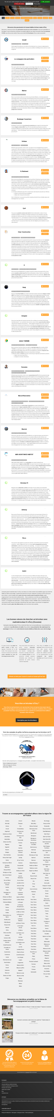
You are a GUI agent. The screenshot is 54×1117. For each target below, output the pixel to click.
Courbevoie (7, 954)
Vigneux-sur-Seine (47, 936)
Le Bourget (20, 902)
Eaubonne (7, 970)
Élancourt (7, 972)
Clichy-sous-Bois (7, 932)
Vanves (46, 928)
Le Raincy (20, 930)
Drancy (7, 965)
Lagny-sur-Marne (20, 897)
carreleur (7, 17)
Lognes (20, 960)
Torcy (46, 916)
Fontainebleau (20, 828)
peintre (50, 17)
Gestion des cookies (6, 1089)
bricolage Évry (4, 1104)
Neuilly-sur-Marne (34, 865)
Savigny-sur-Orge (47, 888)
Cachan (7, 887)
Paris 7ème (33, 944)
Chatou (7, 907)
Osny (33, 886)
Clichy (7, 930)
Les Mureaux (20, 939)
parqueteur (45, 17)
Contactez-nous (5, 1093)
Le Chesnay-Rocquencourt (20, 905)
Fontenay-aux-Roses (20, 832)
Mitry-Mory (33, 823)
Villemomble (47, 941)
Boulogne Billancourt (7, 866)
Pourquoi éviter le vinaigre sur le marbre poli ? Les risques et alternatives (33, 1033)
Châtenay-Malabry (7, 902)
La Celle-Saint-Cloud (20, 889)
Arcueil (7, 828)
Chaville (7, 910)
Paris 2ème (33, 931)
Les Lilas (20, 937)
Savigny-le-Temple (47, 885)
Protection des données (6, 1087)
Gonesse (20, 862)
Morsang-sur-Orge (33, 855)
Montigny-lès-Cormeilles (33, 843)
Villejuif (46, 939)
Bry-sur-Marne (7, 880)
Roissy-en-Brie (46, 823)
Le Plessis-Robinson (20, 919)
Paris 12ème (33, 904)
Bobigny (7, 852)
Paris (33, 896)
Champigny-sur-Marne (7, 893)
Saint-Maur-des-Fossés (46, 861)
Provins (33, 966)
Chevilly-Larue (7, 919)
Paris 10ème (33, 899)
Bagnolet (7, 847)
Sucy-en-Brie (47, 905)
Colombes (7, 935)
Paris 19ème (33, 923)
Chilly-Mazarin (7, 922)
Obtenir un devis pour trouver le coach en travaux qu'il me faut (27, 676)
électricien (18, 17)
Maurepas (20, 980)
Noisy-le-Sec (33, 878)
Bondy (7, 860)
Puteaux (34, 969)
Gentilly (20, 857)
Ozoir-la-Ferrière (33, 889)
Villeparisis (46, 955)
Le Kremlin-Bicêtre (20, 909)
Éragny (7, 978)
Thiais (46, 913)
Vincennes (46, 968)
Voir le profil (45, 38)
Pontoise (34, 964)
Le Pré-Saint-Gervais (20, 926)
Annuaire (3, 1084)
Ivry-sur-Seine (20, 880)
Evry (20, 826)
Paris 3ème (33, 933)
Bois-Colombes (7, 855)
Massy (20, 978)
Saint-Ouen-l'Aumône (47, 869)
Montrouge (33, 852)
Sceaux (46, 890)
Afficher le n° (45, 60)
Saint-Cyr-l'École (46, 836)
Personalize (29, 3)
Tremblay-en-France (47, 922)
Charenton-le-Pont (7, 899)
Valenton (47, 925)
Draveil (7, 967)
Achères (7, 820)
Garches (20, 848)
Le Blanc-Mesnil (20, 899)
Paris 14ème (33, 910)
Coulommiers (7, 952)
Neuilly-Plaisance (33, 862)
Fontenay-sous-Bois (20, 836)
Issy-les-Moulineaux (20, 876)
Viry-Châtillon (47, 971)
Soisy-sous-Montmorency (47, 899)
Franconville (20, 840)
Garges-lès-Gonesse (20, 851)
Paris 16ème (33, 915)
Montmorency (33, 847)
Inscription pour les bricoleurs (27, 720)
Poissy (33, 958)
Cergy (7, 889)
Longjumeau (20, 962)
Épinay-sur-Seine (7, 975)
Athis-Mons (7, 836)
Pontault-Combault (33, 961)
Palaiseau (33, 891)
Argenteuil (7, 831)
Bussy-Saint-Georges (7, 883)
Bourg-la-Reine (7, 869)
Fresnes (20, 842)
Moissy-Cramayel (34, 826)
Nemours (34, 860)
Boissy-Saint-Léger (7, 857)
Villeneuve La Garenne (47, 945)
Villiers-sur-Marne (47, 966)
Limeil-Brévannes (20, 954)
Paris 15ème (33, 912)
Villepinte (47, 958)
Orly (33, 881)
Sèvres (46, 896)
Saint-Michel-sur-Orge (47, 865)
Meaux (20, 983)
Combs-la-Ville (7, 938)
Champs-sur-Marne (7, 896)
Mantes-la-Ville (20, 975)
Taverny (47, 911)
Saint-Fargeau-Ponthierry (46, 847)
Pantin (33, 894)
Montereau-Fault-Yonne (34, 829)
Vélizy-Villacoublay (47, 931)
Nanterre (34, 857)
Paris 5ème (33, 938)
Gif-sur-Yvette (20, 860)
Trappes (47, 918)
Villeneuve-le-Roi (46, 948)
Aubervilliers (7, 839)
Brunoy (7, 877)
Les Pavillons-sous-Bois (20, 943)
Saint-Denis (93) (46, 839)
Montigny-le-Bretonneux (33, 839)
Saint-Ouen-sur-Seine (46, 874)
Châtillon (7, 904)
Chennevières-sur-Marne (7, 916)
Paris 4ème (33, 936)
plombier (27, 20)
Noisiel (33, 873)
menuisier (40, 17)
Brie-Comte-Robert (7, 875)
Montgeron (33, 835)
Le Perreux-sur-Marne (20, 915)
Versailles (47, 933)
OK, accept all (45, 1)
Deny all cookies (20, 3)
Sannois (47, 877)
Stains (46, 903)
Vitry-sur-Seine (46, 973)
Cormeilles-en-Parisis (7, 948)
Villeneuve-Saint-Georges (47, 952)
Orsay (33, 883)
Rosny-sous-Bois (47, 828)
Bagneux (7, 844)
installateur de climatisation (26, 17)
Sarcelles (47, 880)
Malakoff (20, 970)
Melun (20, 986)
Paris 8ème (33, 946)
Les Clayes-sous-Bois (20, 933)
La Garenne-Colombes (20, 893)
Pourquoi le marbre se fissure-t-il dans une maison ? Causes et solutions (33, 1007)
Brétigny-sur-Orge (7, 872)
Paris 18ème (33, 920)
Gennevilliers (20, 855)
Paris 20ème (33, 928)
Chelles (7, 912)
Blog (3, 1091)
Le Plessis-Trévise (20, 923)
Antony (7, 826)
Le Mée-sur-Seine (20, 911)
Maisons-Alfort (20, 965)
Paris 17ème (33, 917)
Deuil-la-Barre (7, 962)
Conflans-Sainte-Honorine (7, 941)
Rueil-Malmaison (47, 831)
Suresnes (47, 908)
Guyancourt (20, 868)
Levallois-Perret (20, 949)
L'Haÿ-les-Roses (20, 952)
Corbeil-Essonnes (7, 945)
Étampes (20, 823)
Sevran (46, 893)
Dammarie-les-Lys (7, 959)
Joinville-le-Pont (20, 883)
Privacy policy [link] (37, 3)
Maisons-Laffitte (20, 967)
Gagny (20, 845)
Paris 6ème (33, 941)
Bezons (7, 849)
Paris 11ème (33, 902)
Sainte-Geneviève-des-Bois (47, 842)
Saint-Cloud (46, 834)
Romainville (46, 826)
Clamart (7, 927)
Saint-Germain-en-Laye (47, 851)
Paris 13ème (33, 907)
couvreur (12, 17)
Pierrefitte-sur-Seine (33, 952)
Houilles (20, 873)
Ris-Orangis (46, 820)
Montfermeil (33, 833)
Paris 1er (34, 925)
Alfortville (7, 823)
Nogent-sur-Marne (33, 870)
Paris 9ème (33, 949)
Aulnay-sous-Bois (7, 841)
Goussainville (20, 865)
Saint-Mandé (47, 857)
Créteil (7, 957)
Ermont (20, 820)
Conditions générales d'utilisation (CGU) (10, 1085)
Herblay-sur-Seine (20, 870)
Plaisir (33, 956)
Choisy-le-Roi (7, 924)
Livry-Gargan (20, 957)
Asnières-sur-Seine (7, 834)
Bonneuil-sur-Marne (7, 862)
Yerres (46, 976)
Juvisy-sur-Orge (20, 885)
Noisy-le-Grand (33, 876)
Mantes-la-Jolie (20, 973)
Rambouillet (33, 972)
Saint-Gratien (47, 855)
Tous (3, 17)
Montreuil (33, 849)
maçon (35, 17)
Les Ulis (20, 946)
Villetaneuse (47, 960)
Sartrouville (46, 883)
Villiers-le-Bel (47, 963)
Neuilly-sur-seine (33, 868)
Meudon (33, 820)
